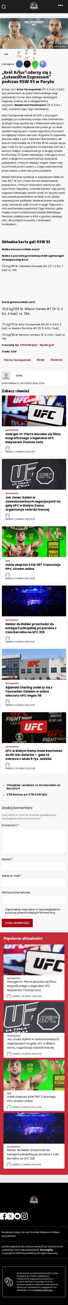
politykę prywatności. (43, 1290)
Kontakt (35, 1232)
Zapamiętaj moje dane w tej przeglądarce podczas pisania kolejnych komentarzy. (32, 911)
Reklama (45, 1232)
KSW (6, 54)
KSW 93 (57, 360)
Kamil (19, 375)
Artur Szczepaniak (18, 360)
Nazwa (7, 859)
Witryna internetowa (16, 892)
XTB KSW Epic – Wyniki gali (37, 345)
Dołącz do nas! (21, 1232)
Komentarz (10, 825)
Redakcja (7, 1232)
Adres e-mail (12, 875)
